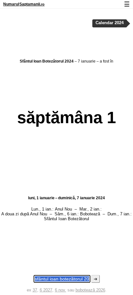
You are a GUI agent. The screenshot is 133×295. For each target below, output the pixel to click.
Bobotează (90, 213)
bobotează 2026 (90, 290)
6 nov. (60, 290)
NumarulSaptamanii (24, 4)
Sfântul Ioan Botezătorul (66, 218)
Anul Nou (63, 209)
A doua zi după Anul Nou (24, 213)
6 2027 (46, 290)
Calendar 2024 (110, 23)
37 (35, 290)
